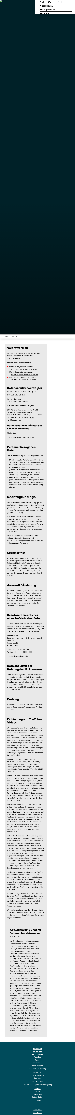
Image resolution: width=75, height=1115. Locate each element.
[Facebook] (3, 4)
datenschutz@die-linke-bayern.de (21, 437)
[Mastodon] (7, 4)
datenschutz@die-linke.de (18, 402)
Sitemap (37, 1100)
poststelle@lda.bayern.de (18, 656)
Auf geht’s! (37, 1048)
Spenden (37, 1078)
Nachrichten (37, 1051)
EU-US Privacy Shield (31, 1008)
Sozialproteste (47, 9)
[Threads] (10, 4)
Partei (37, 1060)
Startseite (37, 1109)
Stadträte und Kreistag (37, 1069)
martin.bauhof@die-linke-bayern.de (24, 374)
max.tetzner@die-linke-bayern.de (23, 380)
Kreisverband (38, 1063)
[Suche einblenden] (66, 4)
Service (7, 336)
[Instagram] (13, 4)
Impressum (37, 1094)
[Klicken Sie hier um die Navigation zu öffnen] (71, 4)
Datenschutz (37, 1097)
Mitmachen (37, 1072)
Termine (44, 13)
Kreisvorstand (37, 1066)
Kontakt (38, 1091)
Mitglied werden (37, 1075)
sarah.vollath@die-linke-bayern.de (24, 369)
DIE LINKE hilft (37, 1082)
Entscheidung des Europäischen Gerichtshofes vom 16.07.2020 (24, 943)
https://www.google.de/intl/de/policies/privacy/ (26, 915)
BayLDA (40, 629)
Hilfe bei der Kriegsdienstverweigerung (37, 1085)
